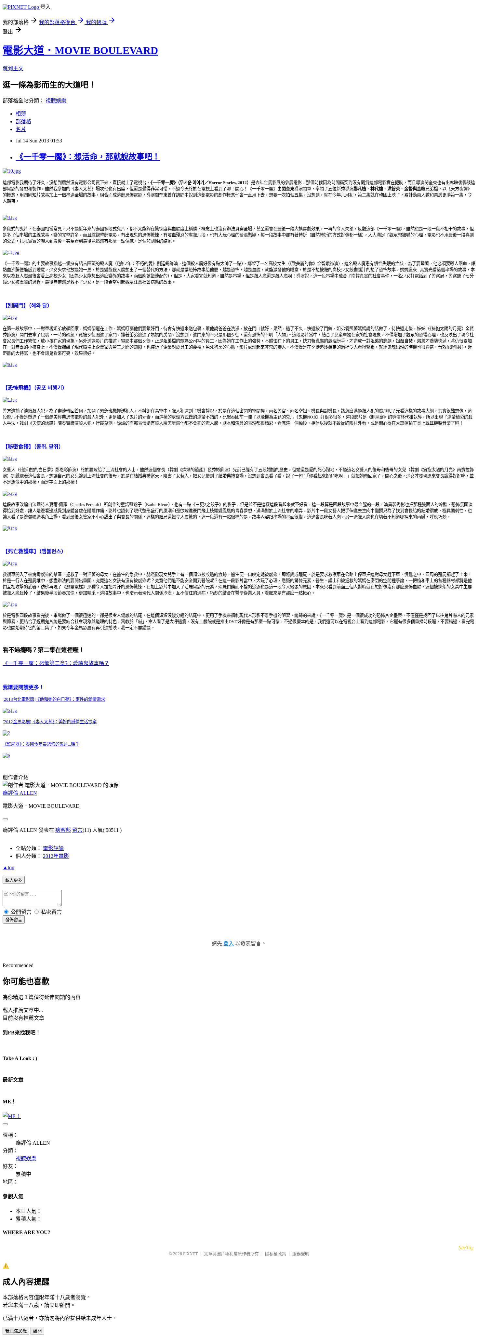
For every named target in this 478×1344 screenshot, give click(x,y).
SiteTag (466, 1247)
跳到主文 (13, 68)
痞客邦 (63, 830)
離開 (37, 1331)
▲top (8, 867)
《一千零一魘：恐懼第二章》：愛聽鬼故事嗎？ (56, 663)
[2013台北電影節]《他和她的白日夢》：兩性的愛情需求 (54, 699)
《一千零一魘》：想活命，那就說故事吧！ (88, 157)
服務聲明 (300, 1253)
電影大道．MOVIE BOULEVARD (80, 50)
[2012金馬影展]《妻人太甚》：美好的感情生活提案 (50, 721)
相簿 (21, 113)
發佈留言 (13, 919)
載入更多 (13, 880)
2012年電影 (56, 856)
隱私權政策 (275, 1253)
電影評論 (53, 848)
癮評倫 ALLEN (20, 793)
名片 (21, 129)
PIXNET (190, 1253)
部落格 (23, 121)
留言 (77, 830)
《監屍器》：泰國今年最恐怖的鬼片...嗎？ (41, 744)
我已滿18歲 (16, 1331)
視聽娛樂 (56, 100)
